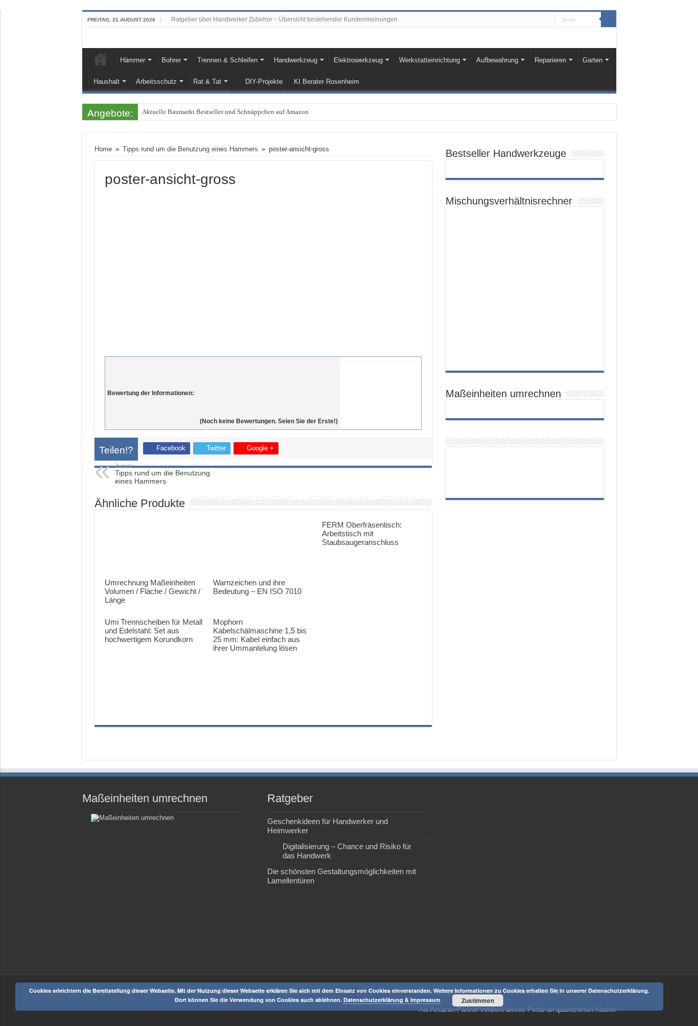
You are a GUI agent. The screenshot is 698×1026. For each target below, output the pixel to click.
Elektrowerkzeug (358, 60)
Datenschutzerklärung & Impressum (391, 1000)
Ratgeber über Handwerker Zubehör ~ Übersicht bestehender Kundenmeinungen (284, 19)
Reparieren (550, 60)
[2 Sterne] (269, 376)
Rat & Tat (207, 81)
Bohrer (171, 60)
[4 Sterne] (269, 398)
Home (100, 59)
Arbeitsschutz (156, 81)
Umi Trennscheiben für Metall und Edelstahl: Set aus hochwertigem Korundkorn (153, 631)
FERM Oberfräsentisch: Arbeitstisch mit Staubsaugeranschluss (362, 533)
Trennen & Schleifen (227, 60)
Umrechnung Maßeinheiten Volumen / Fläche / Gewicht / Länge (152, 591)
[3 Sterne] (269, 387)
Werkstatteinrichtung (429, 60)
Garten (592, 60)
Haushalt (107, 81)
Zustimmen (477, 1000)
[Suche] (608, 19)
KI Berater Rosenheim (326, 81)
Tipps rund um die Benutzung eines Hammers (190, 149)
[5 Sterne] (269, 410)
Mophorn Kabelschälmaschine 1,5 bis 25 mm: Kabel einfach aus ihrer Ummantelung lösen (260, 635)
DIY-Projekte (264, 81)
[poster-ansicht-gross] (263, 269)
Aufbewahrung (497, 60)
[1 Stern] (269, 365)
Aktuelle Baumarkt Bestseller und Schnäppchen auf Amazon (225, 112)
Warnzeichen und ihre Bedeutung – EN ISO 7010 (257, 587)
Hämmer (132, 60)
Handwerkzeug (295, 60)
